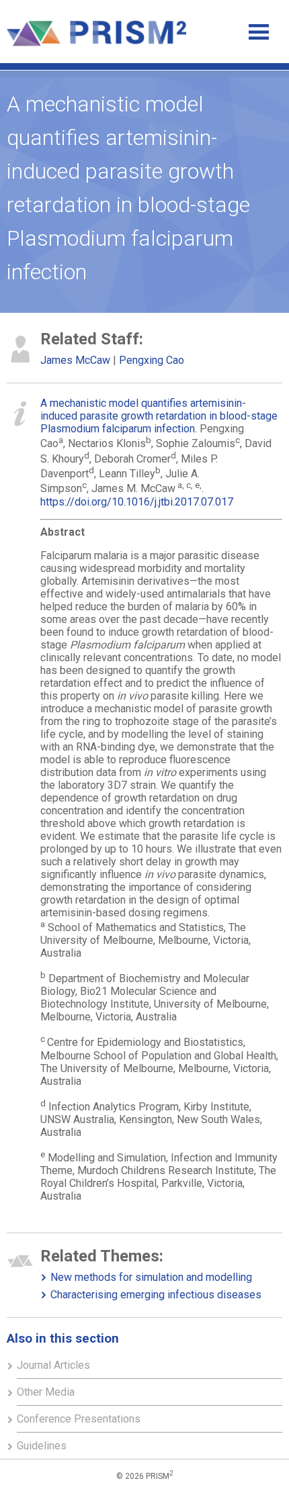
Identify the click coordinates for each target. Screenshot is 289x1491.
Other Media (46, 1392)
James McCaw (75, 360)
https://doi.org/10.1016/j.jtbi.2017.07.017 (136, 501)
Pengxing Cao (151, 360)
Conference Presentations (78, 1418)
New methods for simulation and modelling (151, 1277)
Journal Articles (53, 1365)
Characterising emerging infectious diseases (155, 1294)
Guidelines (42, 1445)
